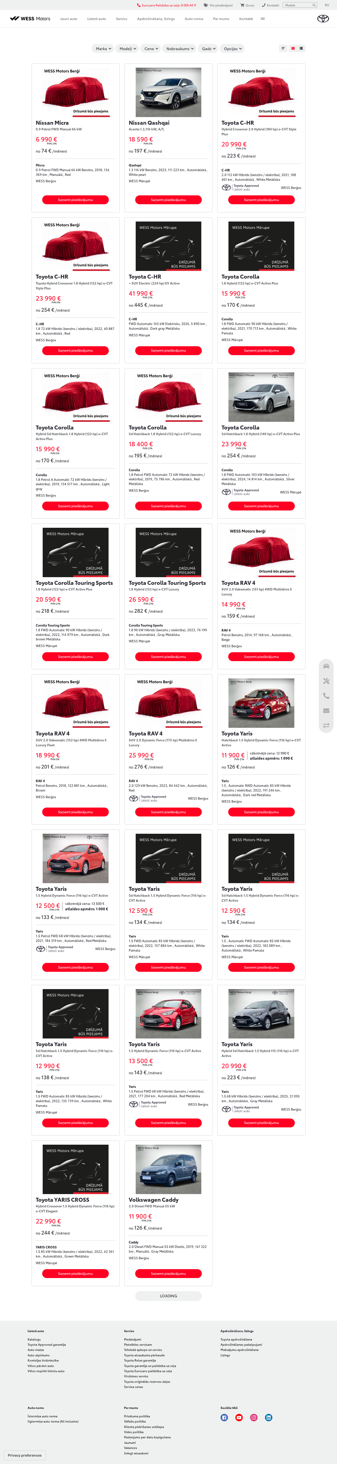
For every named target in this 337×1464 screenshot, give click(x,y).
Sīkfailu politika (135, 1421)
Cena (149, 48)
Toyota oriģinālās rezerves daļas (147, 1381)
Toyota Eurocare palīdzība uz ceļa (148, 1371)
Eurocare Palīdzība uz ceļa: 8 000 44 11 (169, 5)
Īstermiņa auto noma (42, 1416)
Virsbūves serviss (136, 1376)
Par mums (221, 18)
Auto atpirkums (39, 1355)
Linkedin (268, 1417)
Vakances (130, 1447)
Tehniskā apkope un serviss (143, 1349)
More (262, 18)
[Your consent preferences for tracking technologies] (25, 1455)
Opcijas (231, 48)
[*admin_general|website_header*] (323, 19)
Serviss (121, 18)
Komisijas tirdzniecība (43, 1360)
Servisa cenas (133, 1386)
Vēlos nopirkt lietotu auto (46, 1371)
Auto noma (194, 18)
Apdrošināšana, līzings (156, 18)
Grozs (250, 5)
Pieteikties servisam (138, 1344)
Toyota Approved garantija (47, 1344)
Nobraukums (178, 48)
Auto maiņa (36, 1349)
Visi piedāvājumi (221, 5)
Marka (101, 48)
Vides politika (134, 1432)
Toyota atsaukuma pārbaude (144, 1355)
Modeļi (126, 48)
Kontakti (246, 18)
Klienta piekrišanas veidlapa (144, 1426)
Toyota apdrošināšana (236, 1339)
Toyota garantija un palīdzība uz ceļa (150, 1365)
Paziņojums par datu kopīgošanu (147, 1437)
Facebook (224, 1417)
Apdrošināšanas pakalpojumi (241, 1344)
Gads (206, 48)
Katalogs (34, 1339)
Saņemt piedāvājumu (75, 199)
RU (327, 5)
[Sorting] (283, 48)
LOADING (168, 1295)
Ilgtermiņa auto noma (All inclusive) (53, 1421)
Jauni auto (68, 18)
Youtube (239, 1417)
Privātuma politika (137, 1416)
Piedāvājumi (132, 1339)
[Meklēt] (314, 5)
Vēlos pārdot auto (41, 1365)
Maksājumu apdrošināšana (240, 1349)
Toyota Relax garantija (140, 1360)
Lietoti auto (96, 18)
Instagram (254, 1417)
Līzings (225, 1355)
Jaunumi (130, 1442)
